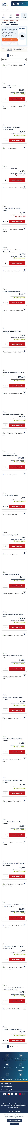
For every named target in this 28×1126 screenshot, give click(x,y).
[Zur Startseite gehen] (4, 4)
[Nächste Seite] (15, 55)
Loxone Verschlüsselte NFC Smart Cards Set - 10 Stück (14, 864)
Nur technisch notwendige (14, 1120)
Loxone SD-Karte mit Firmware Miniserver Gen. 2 (11, 86)
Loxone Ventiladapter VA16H (11, 574)
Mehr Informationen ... (14, 1117)
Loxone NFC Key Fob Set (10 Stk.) (12, 1029)
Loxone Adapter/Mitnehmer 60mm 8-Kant (13, 656)
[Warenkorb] (18, 3)
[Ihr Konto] (13, 3)
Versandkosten (5, 1105)
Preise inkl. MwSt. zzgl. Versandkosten (18, 92)
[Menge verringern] (3, 99)
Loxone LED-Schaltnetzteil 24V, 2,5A (13, 414)
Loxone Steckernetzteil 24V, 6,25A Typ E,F (13, 373)
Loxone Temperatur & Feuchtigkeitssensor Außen (10, 454)
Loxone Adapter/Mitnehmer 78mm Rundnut (12, 781)
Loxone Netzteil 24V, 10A (10, 169)
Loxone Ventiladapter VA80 (10, 495)
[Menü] (25, 3)
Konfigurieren (14, 1124)
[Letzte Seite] (18, 55)
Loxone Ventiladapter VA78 (10, 535)
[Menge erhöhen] (7, 99)
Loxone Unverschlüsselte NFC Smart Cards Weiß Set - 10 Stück (13, 988)
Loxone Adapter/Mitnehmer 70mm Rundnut (12, 739)
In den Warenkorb (17, 99)
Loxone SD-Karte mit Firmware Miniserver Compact (11, 251)
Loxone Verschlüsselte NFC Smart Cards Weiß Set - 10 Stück (14, 905)
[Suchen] (21, 3)
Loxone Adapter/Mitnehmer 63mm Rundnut (12, 698)
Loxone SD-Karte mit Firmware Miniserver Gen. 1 (11, 128)
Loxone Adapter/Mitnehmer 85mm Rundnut (12, 822)
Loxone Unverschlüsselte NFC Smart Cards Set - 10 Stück (13, 947)
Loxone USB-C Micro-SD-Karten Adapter (12, 209)
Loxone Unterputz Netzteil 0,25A (12, 291)
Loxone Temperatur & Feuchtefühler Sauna (13, 615)
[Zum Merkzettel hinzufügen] (24, 64)
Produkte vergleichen (9, 39)
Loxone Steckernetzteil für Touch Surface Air (12, 332)
